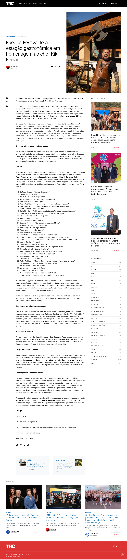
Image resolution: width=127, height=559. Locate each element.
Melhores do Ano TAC (98, 335)
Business (94, 287)
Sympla (37, 433)
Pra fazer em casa (97, 346)
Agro (57, 460)
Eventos (12, 36)
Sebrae (93, 353)
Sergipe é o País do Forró (99, 356)
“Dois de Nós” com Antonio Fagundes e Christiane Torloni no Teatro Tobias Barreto (23, 517)
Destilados (95, 301)
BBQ (7, 36)
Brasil (93, 283)
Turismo (94, 360)
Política (94, 342)
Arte (92, 266)
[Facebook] (103, 3)
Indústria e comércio (98, 321)
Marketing (94, 328)
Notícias (94, 339)
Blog (92, 280)
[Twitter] (106, 3)
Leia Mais (116, 147)
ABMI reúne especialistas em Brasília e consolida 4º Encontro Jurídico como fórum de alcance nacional (105, 242)
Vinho (93, 363)
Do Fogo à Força (96, 314)
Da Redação (14, 66)
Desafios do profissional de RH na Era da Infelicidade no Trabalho (35, 465)
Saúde (29, 460)
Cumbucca (29, 438)
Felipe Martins (15, 531)
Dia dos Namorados (97, 308)
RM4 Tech (19, 556)
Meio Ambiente (95, 332)
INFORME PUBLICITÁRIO (98, 325)
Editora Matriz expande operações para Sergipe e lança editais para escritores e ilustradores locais (105, 190)
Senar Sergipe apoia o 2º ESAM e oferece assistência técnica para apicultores (64, 466)
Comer (93, 294)
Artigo (93, 269)
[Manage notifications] (122, 554)
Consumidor (95, 297)
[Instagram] (100, 3)
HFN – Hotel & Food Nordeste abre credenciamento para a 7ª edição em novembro (62, 517)
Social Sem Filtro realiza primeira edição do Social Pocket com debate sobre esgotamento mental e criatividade (105, 139)
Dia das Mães (95, 304)
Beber (93, 276)
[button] (114, 3)
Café (92, 290)
